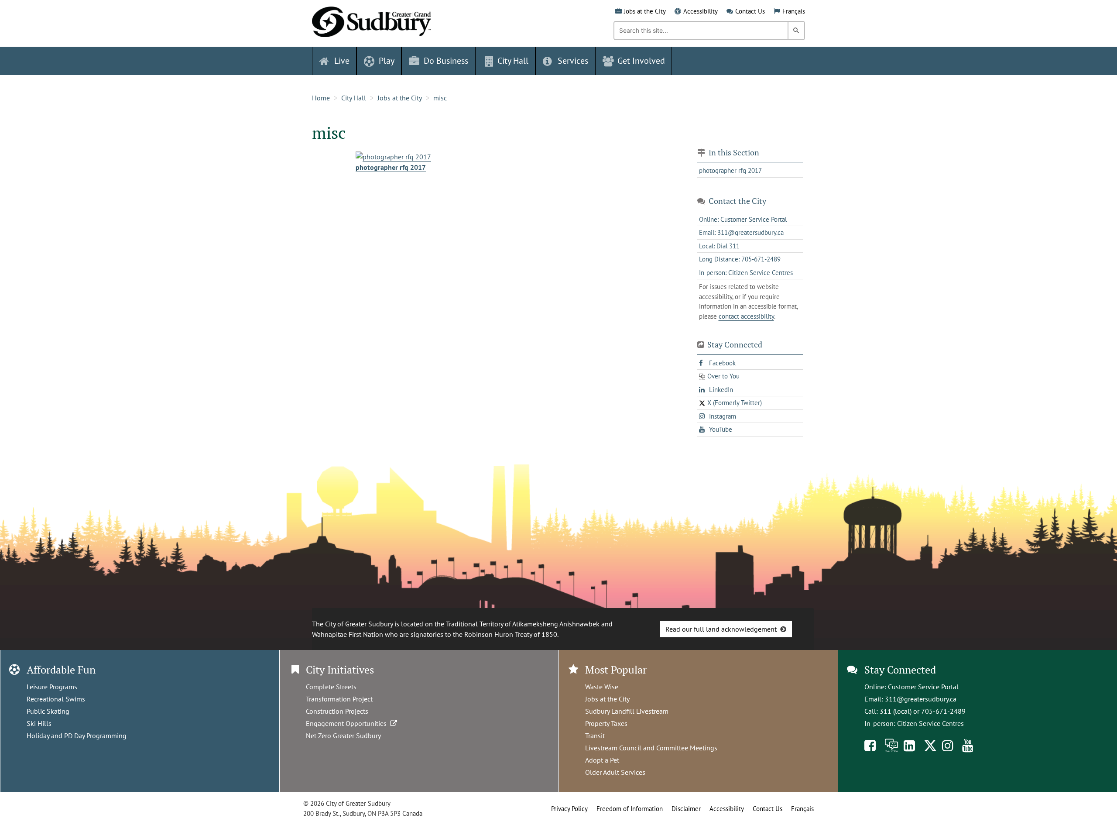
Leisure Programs (52, 686)
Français (793, 11)
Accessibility (700, 11)
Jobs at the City (645, 11)
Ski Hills (39, 723)
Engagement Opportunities (348, 723)
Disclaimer (686, 808)
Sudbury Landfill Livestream (626, 711)
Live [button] (341, 60)
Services (573, 60)
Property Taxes (606, 723)
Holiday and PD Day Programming (77, 735)
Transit (595, 735)
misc (440, 97)
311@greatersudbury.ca (920, 698)
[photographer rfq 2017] (393, 155)
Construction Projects (337, 711)
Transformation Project (339, 698)
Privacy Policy (569, 808)
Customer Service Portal (923, 686)
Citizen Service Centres (930, 723)
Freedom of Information (629, 808)
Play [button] (386, 60)
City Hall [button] (512, 60)
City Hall (353, 97)
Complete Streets (331, 686)
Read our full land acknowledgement (721, 629)
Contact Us (750, 11)
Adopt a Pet (602, 760)
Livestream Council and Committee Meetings (651, 747)
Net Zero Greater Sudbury (343, 735)
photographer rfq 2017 (391, 167)
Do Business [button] (446, 60)
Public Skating (48, 711)
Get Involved (641, 60)
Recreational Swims (56, 698)
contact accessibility (746, 316)
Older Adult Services (615, 772)
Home (321, 97)
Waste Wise (601, 686)
